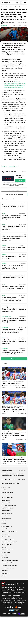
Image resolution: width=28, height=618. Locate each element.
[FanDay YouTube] (24, 470)
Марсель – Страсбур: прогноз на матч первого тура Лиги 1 (13, 257)
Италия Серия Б (5, 534)
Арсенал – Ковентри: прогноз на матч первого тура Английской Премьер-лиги (13, 277)
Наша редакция (5, 573)
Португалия (4, 25)
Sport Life (3, 555)
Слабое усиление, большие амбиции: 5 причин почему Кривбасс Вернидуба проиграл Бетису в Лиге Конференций (14, 459)
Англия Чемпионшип (6, 526)
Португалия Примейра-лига (8, 505)
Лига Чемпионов (5, 487)
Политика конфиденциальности (9, 560)
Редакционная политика (7, 568)
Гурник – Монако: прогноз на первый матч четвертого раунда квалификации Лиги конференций (14, 309)
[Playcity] (9, 607)
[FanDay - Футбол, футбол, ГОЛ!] (6, 2)
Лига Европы (5, 327)
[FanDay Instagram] (22, 470)
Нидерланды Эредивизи (7, 508)
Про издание (4, 557)
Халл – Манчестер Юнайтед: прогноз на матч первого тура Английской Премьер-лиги (14, 238)
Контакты (3, 575)
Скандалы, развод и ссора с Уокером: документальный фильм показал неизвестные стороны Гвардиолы (13, 298)
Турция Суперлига (6, 518)
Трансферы (4, 547)
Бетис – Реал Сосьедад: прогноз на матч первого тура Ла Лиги (14, 248)
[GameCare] (21, 614)
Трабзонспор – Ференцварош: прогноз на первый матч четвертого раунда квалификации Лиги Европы (13, 352)
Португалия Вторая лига (7, 539)
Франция (4, 254)
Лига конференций (6, 306)
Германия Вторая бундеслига (9, 531)
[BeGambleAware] (10, 614)
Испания (4, 245)
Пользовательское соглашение (9, 565)
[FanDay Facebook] (17, 470)
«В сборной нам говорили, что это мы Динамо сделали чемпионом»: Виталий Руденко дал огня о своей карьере (13, 434)
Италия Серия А (5, 500)
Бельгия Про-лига (6, 510)
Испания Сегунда (5, 529)
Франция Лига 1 (5, 502)
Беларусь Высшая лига (7, 515)
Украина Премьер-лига (7, 513)
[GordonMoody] (18, 607)
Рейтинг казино (5, 552)
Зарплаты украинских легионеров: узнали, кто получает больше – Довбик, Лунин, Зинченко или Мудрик (14, 383)
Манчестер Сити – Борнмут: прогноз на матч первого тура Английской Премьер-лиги (14, 217)
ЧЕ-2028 (3, 521)
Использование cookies (7, 562)
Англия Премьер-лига (7, 492)
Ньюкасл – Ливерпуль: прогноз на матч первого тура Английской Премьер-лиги (14, 206)
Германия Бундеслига (7, 497)
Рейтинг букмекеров (14, 190)
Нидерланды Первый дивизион (9, 542)
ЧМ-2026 (3, 523)
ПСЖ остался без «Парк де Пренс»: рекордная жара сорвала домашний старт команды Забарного (13, 267)
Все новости (14, 358)
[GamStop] (14, 611)
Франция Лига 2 (5, 536)
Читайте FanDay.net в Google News (14, 194)
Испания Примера (6, 495)
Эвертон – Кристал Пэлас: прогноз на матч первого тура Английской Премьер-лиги (13, 227)
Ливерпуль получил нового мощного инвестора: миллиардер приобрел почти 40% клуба (13, 288)
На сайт (20, 180)
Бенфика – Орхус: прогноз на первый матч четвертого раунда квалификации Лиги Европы (14, 341)
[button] (17, 2)
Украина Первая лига (6, 544)
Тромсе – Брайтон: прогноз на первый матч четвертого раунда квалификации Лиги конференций (14, 320)
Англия (3, 202)
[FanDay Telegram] (19, 470)
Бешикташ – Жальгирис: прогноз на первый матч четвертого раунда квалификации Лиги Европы (12, 330)
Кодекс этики (4, 570)
